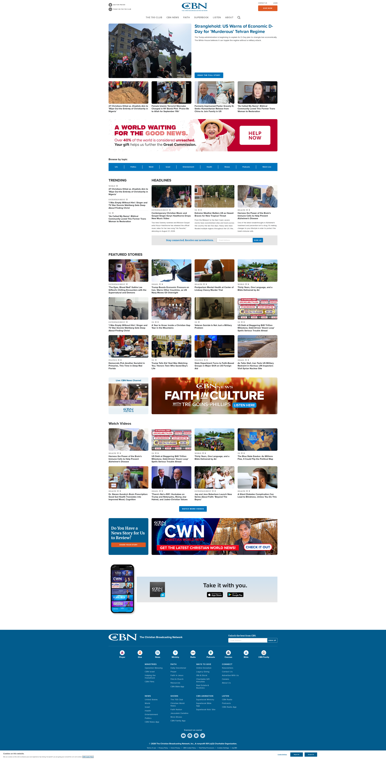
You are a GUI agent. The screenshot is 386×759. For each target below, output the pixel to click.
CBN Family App (177, 721)
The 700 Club (154, 17)
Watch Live (266, 167)
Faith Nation (176, 709)
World (151, 167)
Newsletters (227, 668)
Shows (227, 167)
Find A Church (177, 679)
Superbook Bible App (203, 704)
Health (209, 167)
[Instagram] (196, 735)
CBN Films (149, 681)
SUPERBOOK (201, 17)
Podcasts (246, 167)
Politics (133, 167)
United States (151, 699)
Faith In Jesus (176, 675)
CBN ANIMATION (204, 695)
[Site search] (239, 18)
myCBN (234, 748)
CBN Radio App (229, 707)
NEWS (148, 695)
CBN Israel (150, 671)
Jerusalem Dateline (179, 713)
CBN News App (152, 722)
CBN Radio (227, 699)
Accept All (311, 754)
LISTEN (217, 17)
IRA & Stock (201, 675)
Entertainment (188, 167)
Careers (225, 679)
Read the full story (209, 75)
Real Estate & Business (202, 686)
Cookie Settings (282, 754)
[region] (193, 754)
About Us (226, 683)
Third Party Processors (206, 748)
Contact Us (262, 3)
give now (267, 8)
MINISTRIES (151, 664)
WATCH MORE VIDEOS (193, 509)
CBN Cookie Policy (189, 748)
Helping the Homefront (150, 676)
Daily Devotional (178, 668)
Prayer (173, 671)
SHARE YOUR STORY (128, 545)
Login (275, 3)
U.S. (116, 167)
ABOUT (229, 17)
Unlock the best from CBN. (242, 635)
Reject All (296, 754)
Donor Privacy (175, 748)
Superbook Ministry (205, 699)
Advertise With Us (230, 675)
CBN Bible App (177, 686)
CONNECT (227, 664)
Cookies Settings (223, 748)
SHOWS (174, 695)
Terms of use (151, 748)
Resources (175, 683)
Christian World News (177, 704)
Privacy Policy (163, 748)
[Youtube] (183, 735)
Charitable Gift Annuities (203, 680)
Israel (168, 167)
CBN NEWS (172, 17)
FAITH (186, 17)
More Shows (176, 717)
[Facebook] (189, 735)
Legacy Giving (202, 671)
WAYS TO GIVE (203, 664)
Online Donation (203, 668)
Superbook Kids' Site (205, 709)
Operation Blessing (154, 668)
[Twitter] (202, 735)
